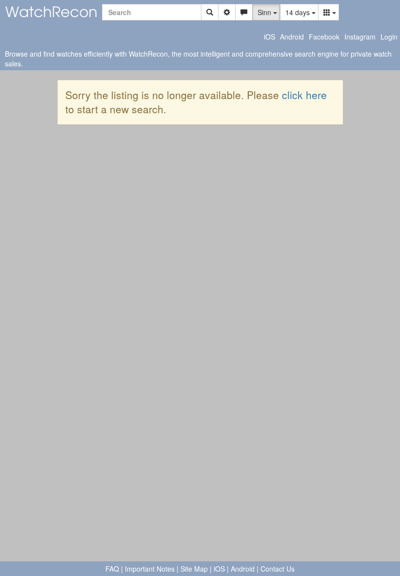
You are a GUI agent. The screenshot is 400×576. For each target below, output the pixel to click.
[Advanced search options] (227, 12)
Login (389, 36)
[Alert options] (244, 12)
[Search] (210, 12)
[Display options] (328, 12)
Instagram (360, 36)
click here (304, 94)
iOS (269, 36)
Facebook (324, 36)
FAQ (112, 569)
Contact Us (277, 569)
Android (292, 36)
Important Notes (150, 569)
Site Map (194, 569)
